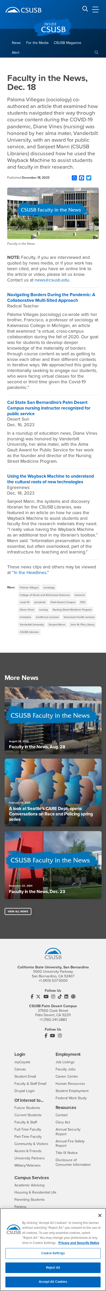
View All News (18, 911)
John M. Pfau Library (82, 624)
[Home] (23, 9)
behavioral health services (79, 617)
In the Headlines (30, 572)
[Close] (99, 1215)
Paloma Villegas (29, 587)
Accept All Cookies (53, 1282)
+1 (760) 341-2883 (53, 1019)
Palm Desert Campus (63, 602)
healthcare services (47, 617)
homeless (25, 617)
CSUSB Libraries (29, 632)
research (80, 595)
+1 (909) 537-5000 (53, 980)
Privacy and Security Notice (78, 1243)
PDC (82, 602)
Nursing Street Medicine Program (72, 609)
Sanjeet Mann (57, 624)
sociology (49, 587)
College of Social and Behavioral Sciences (45, 595)
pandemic (40, 602)
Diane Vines (27, 609)
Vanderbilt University (32, 624)
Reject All (53, 1268)
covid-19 (24, 602)
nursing (43, 609)
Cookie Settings (53, 1253)
